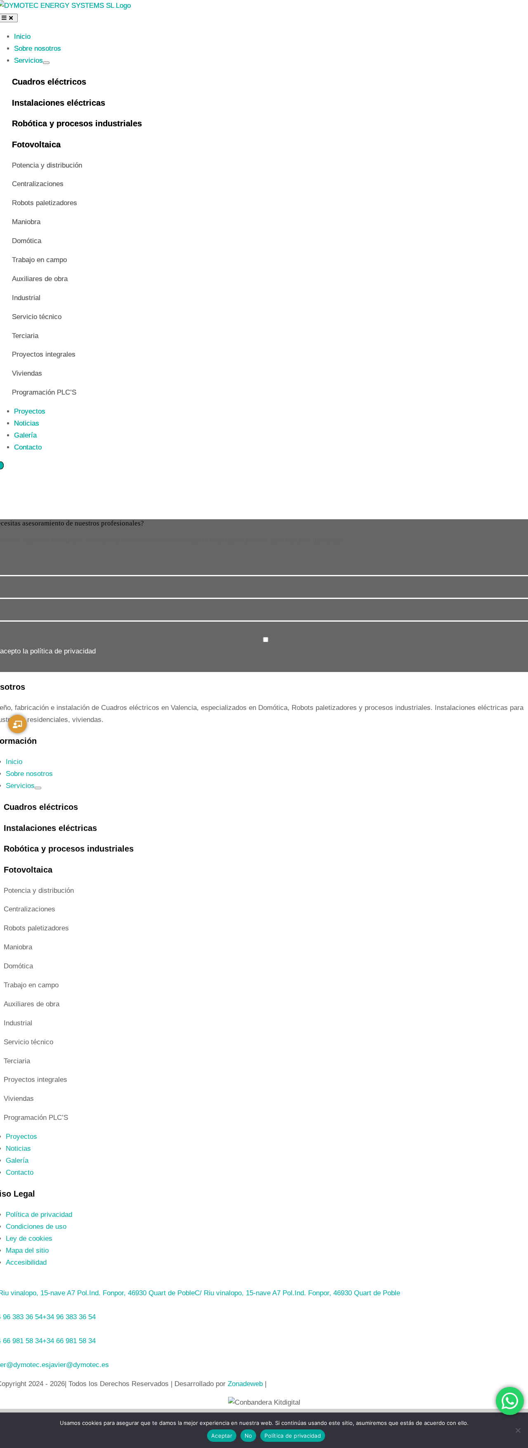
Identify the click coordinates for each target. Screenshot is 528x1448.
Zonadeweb (245, 1384)
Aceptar (221, 1435)
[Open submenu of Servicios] (46, 63)
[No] (518, 1430)
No (248, 1435)
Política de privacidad (292, 1435)
